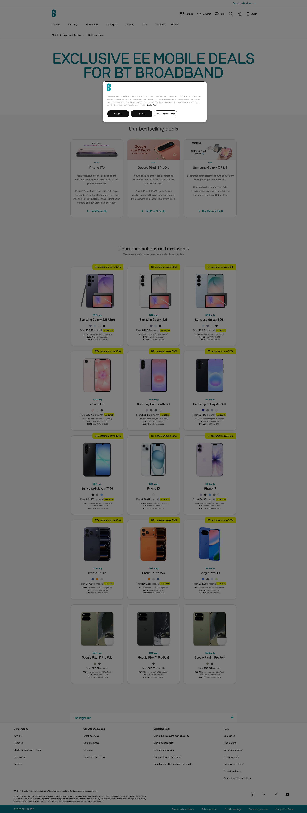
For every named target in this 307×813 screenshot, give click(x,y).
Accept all (118, 114)
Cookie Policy (152, 105)
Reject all (141, 114)
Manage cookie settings (165, 114)
